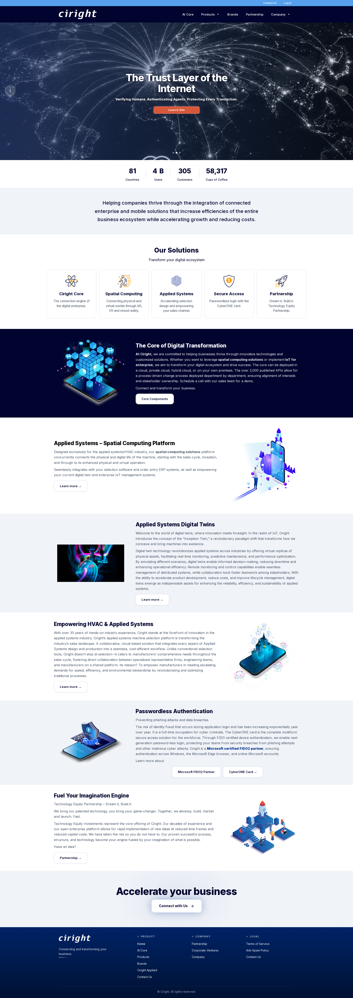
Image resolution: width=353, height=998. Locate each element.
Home (141, 944)
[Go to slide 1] (173, 153)
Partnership (254, 14)
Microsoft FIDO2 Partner (196, 772)
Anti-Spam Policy (257, 950)
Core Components (155, 399)
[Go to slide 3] (180, 153)
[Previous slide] (10, 90)
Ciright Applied (147, 970)
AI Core (187, 14)
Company (198, 957)
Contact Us (144, 977)
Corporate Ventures (205, 950)
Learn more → (71, 486)
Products (143, 957)
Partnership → (71, 858)
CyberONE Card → (243, 772)
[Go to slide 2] (176, 153)
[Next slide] (342, 90)
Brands (232, 14)
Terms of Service (257, 944)
